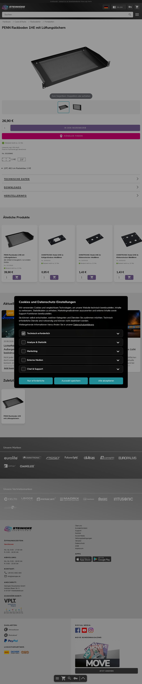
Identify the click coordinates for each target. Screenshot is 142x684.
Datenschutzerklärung (83, 324)
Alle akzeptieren (106, 380)
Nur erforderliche (35, 380)
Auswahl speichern (71, 380)
